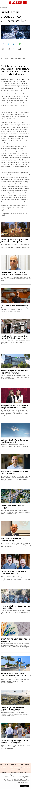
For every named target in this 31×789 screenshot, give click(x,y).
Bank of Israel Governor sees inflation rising (13, 539)
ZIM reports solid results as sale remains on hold (14, 472)
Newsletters (4, 767)
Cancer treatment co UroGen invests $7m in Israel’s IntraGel (14, 273)
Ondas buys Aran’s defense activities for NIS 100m (12, 709)
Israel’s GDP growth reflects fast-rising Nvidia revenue (15, 372)
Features (20, 764)
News (5, 7)
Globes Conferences (15, 767)
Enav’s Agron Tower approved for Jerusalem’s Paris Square (15, 240)
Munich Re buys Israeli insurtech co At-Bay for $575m (15, 572)
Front (1, 7)
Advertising (5, 772)
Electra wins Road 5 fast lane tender (13, 507)
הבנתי (25, 786)
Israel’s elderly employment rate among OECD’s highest (15, 741)
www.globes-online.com (12, 208)
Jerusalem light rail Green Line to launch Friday (15, 607)
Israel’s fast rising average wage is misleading (15, 640)
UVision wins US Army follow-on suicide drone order (15, 441)
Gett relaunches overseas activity (15, 305)
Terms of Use (13, 772)
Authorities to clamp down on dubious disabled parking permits (16, 674)
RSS (24, 767)
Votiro (24, 79)
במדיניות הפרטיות (21, 779)
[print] (3, 49)
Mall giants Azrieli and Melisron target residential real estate (14, 406)
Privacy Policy (23, 772)
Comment (13, 764)
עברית (19, 770)
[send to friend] (8, 49)
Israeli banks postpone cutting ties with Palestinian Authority (14, 337)
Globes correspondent (17, 59)
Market (27, 764)
